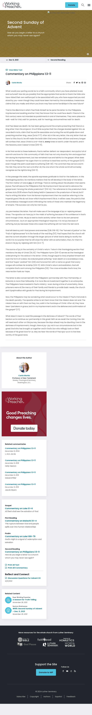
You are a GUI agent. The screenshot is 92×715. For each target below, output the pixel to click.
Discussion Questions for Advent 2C (24, 578)
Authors (46, 696)
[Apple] (71, 671)
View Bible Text (15, 70)
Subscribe (21, 696)
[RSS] (75, 671)
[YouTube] (67, 671)
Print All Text (13, 565)
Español (58, 696)
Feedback (71, 696)
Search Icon (82, 5)
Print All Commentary (17, 568)
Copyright (34, 696)
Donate (71, 5)
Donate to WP (46, 672)
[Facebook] (63, 671)
